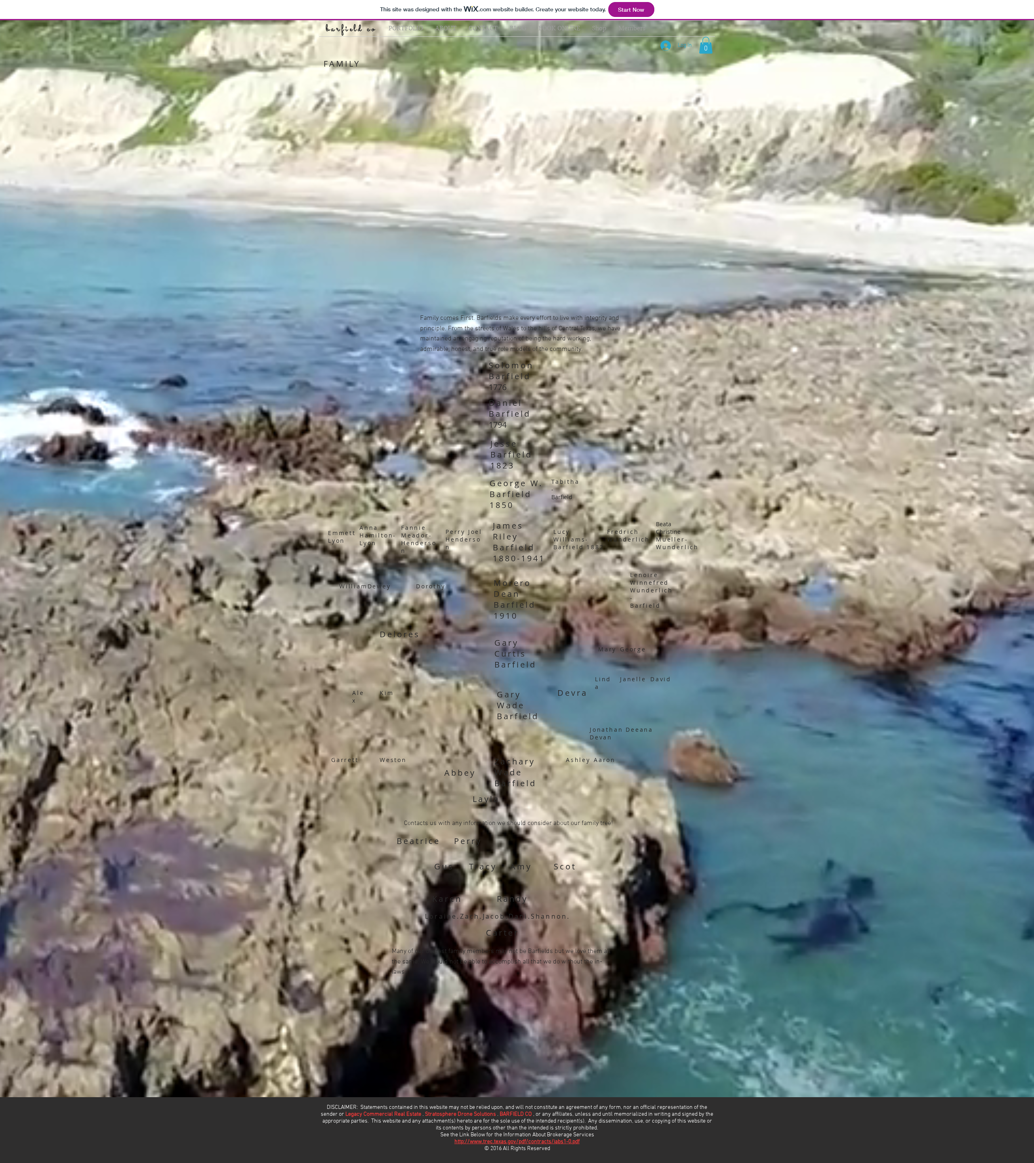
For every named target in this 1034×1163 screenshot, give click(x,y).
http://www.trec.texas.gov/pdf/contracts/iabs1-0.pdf (517, 1141)
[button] (706, 45)
